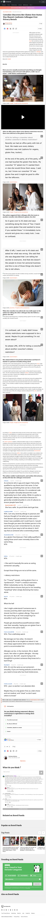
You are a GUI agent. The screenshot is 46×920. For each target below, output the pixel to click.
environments (37, 450)
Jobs (23, 913)
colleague (38, 51)
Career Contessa (8, 441)
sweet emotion (8, 793)
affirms (18, 453)
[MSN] (14, 909)
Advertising (13, 913)
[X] (8, 909)
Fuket (8, 804)
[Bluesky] (10, 909)
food (30, 41)
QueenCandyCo (13, 182)
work (35, 390)
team (38, 363)
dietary (27, 372)
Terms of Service (24, 916)
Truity (10, 432)
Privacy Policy (16, 916)
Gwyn (6, 798)
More (31, 4)
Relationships (6, 11)
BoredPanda (7, 2)
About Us (19, 913)
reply (12, 790)
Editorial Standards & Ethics (6, 916)
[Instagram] (4, 909)
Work (10, 11)
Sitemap (32, 913)
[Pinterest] (6, 909)
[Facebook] (1, 909)
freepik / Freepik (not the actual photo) (19, 103)
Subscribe (37, 884)
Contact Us (28, 913)
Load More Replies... (10, 791)
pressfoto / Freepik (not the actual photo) (19, 307)
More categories (9, 879)
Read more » (23, 760)
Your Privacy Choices (5, 913)
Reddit (9, 59)
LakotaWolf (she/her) (9, 775)
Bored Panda (5, 906)
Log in (43, 1)
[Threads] (12, 909)
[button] (39, 832)
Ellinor (8, 787)
